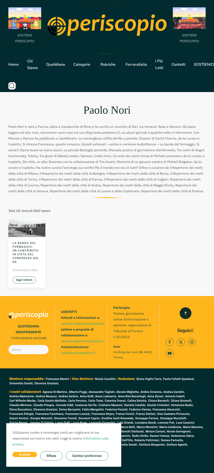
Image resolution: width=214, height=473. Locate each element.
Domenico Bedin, (182, 405)
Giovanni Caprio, (89, 418)
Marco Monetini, (147, 427)
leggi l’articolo (24, 280)
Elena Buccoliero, (20, 409)
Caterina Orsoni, (115, 401)
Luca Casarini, (185, 422)
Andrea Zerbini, (69, 396)
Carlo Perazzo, (77, 401)
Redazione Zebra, (182, 436)
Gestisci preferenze (87, 455)
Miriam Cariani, (155, 431)
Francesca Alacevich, (167, 409)
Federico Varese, (140, 409)
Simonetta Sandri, (21, 383)
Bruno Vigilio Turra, (149, 379)
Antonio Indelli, (175, 396)
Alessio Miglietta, (127, 392)
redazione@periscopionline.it (83, 323)
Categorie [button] (81, 64)
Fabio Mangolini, (93, 409)
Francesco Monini (57, 379)
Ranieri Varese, (160, 436)
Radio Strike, (140, 436)
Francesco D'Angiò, (21, 414)
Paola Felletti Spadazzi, (179, 379)
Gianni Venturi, (19, 418)
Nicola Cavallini (105, 379)
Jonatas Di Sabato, (41, 422)
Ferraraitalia (136, 64)
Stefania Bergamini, (152, 444)
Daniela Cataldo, (135, 405)
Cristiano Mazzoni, (110, 405)
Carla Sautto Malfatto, (52, 401)
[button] (12, 85)
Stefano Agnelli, (177, 444)
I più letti (159, 64)
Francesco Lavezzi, (77, 414)
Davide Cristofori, (158, 405)
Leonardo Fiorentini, (102, 422)
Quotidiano (55, 64)
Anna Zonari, (155, 396)
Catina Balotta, (137, 401)
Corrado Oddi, (65, 405)
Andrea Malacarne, (21, 396)
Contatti (178, 64)
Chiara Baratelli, (159, 401)
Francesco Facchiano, (49, 414)
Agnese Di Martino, (55, 392)
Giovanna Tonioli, (65, 418)
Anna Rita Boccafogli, (132, 396)
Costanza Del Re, (86, 405)
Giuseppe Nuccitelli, (173, 418)
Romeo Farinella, (172, 440)
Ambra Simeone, (151, 392)
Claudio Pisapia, (44, 405)
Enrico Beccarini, (70, 409)
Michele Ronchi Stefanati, (127, 431)
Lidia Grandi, (125, 422)
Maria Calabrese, (170, 427)
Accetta (25, 454)
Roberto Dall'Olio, (122, 440)
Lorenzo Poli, (166, 422)
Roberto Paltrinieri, (147, 440)
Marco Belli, (128, 427)
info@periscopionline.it (78, 353)
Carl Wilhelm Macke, (22, 401)
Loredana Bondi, (146, 422)
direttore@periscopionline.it (82, 341)
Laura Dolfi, (62, 422)
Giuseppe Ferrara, (147, 418)
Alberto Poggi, (78, 392)
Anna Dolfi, (87, 396)
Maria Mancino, (193, 427)
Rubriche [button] (108, 64)
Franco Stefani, (146, 414)
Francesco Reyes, (103, 414)
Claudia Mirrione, (20, 405)
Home (13, 64)
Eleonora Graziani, (46, 383)
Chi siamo (32, 64)
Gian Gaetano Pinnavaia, (173, 414)
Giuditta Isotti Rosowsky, (117, 418)
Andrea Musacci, (46, 396)
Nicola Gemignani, (179, 431)
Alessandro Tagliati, (102, 392)
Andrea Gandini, (174, 392)
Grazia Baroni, (18, 422)
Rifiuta (51, 455)
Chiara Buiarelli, (181, 401)
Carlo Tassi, (96, 401)
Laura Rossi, (79, 422)
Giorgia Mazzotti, (41, 418)
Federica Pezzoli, (116, 409)
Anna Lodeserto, (106, 396)
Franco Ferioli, (125, 414)
